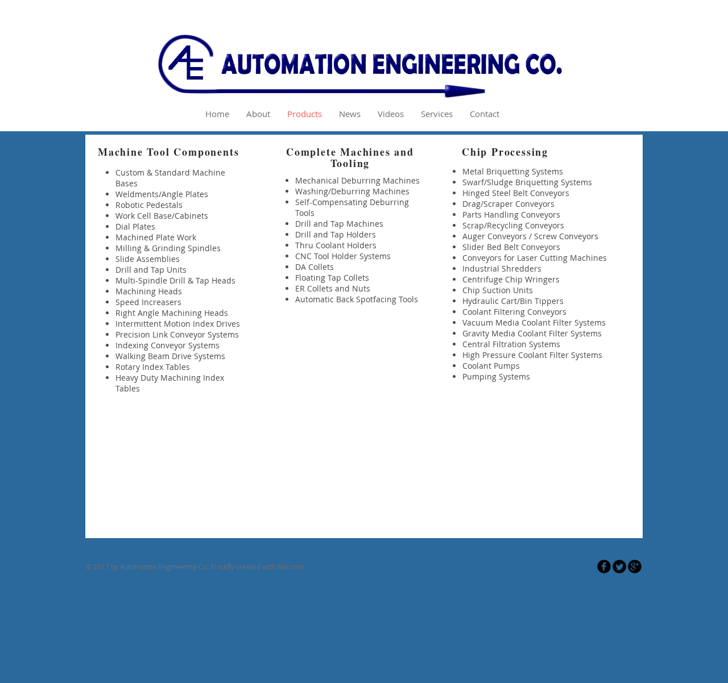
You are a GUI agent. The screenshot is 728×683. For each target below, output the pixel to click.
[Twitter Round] (619, 566)
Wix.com (290, 566)
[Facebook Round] (604, 566)
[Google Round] (635, 566)
